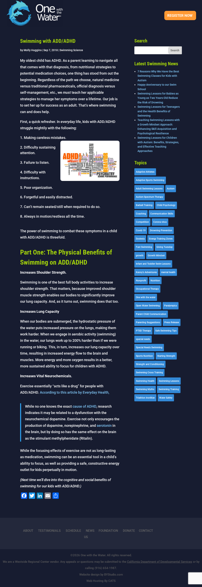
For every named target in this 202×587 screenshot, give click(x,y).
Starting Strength (166, 356)
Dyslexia (140, 238)
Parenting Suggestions (148, 322)
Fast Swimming (144, 247)
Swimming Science (71, 50)
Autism (170, 188)
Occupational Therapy (147, 288)
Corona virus (160, 222)
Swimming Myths (145, 389)
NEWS (90, 531)
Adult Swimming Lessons (149, 188)
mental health (168, 272)
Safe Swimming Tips (166, 330)
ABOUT (28, 531)
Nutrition (155, 280)
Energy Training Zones (161, 238)
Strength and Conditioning (150, 364)
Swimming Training (169, 389)
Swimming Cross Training (149, 372)
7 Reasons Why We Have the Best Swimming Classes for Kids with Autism (158, 76)
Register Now (180, 16)
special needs (143, 339)
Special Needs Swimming (149, 347)
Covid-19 (141, 230)
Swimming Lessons (169, 381)
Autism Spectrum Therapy (149, 197)
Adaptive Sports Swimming (150, 180)
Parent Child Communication (151, 314)
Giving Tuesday (164, 247)
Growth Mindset (156, 255)
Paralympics (170, 305)
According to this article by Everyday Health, (74, 392)
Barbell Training (144, 205)
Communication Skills (161, 213)
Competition (142, 222)
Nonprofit (141, 280)
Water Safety (165, 397)
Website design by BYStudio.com (101, 574)
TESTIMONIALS (49, 531)
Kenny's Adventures (146, 272)
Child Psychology (166, 205)
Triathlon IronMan (145, 397)
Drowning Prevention (161, 230)
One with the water (145, 297)
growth (139, 255)
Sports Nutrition (144, 356)
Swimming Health (145, 381)
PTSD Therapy (143, 330)
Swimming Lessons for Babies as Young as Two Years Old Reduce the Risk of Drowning (158, 98)
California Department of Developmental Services (159, 562)
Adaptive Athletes (145, 171)
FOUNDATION (108, 531)
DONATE (129, 531)
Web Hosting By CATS (101, 581)
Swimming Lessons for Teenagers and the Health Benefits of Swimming (158, 111)
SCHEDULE (73, 531)
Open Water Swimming (148, 305)
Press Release (171, 322)
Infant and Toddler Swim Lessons (153, 263)
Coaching (141, 213)
